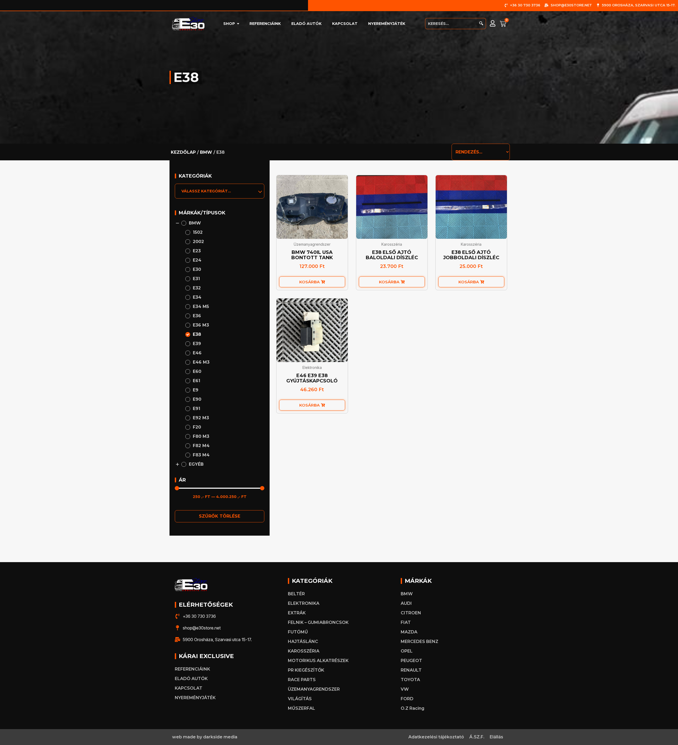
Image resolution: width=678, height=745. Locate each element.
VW (405, 689)
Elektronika (312, 367)
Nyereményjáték (386, 23)
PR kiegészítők (306, 670)
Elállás (496, 736)
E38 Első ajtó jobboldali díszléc (471, 255)
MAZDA (409, 631)
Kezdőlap (183, 152)
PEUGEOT (411, 660)
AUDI (406, 603)
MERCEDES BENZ (419, 641)
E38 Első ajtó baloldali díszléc (392, 255)
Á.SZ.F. (476, 736)
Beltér (296, 593)
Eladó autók (306, 23)
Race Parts (302, 679)
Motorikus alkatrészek (318, 660)
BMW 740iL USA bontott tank (312, 255)
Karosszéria (391, 244)
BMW (206, 152)
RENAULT (411, 670)
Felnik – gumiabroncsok (318, 622)
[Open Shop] (238, 24)
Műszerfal (301, 708)
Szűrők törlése (219, 516)
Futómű (298, 631)
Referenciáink (265, 23)
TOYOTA (410, 679)
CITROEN (411, 612)
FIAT (406, 622)
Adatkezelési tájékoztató (436, 736)
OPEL (407, 651)
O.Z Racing (412, 708)
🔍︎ (481, 23)
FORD (407, 698)
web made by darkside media (204, 736)
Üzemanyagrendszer (312, 244)
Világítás (300, 698)
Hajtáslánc (303, 641)
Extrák (297, 612)
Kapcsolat (345, 23)
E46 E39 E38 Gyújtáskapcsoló (312, 378)
